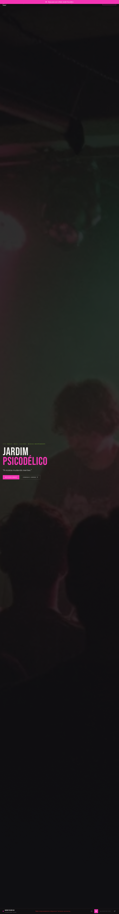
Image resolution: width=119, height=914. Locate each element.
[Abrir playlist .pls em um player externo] (114, 911)
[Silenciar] (91, 911)
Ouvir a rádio (12, 477)
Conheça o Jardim (29, 477)
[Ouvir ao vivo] (96, 911)
